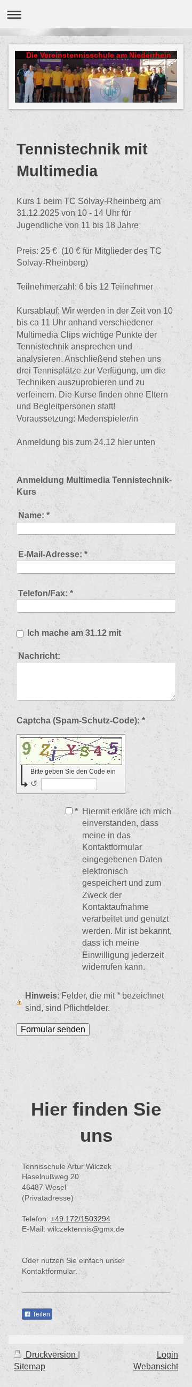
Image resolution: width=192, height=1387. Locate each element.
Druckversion (50, 1354)
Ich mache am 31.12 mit (74, 632)
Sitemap (29, 1366)
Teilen (40, 1314)
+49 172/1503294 (80, 1218)
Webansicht (155, 1366)
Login (167, 1354)
